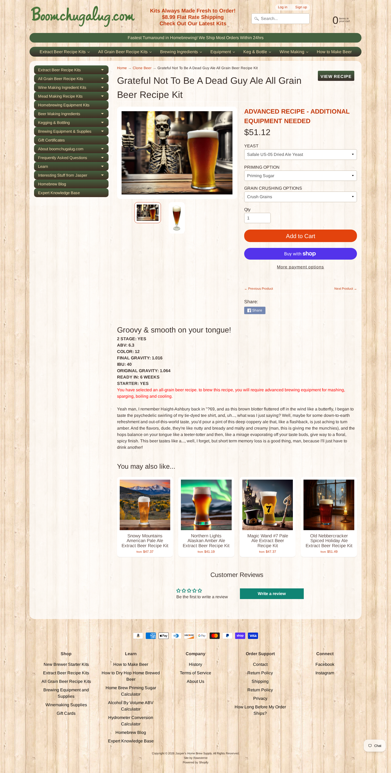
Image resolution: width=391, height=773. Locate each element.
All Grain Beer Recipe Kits (73, 79)
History (195, 664)
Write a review (272, 593)
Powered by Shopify (196, 762)
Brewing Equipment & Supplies (73, 132)
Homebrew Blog (52, 184)
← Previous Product (258, 288)
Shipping (260, 681)
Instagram (324, 673)
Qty (247, 209)
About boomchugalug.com (73, 150)
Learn (73, 167)
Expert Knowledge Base (59, 192)
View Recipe (336, 76)
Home (122, 68)
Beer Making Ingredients (73, 114)
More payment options (300, 267)
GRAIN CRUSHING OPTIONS (273, 188)
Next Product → (345, 288)
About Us (195, 681)
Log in (282, 7)
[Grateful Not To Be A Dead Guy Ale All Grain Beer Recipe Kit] (147, 212)
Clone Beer (142, 68)
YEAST (251, 146)
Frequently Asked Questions (73, 158)
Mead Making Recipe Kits (73, 97)
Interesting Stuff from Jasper (73, 176)
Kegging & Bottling (73, 123)
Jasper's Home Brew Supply (193, 753)
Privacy (260, 698)
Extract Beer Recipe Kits (73, 71)
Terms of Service (195, 673)
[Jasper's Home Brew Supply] (83, 16)
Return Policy (260, 673)
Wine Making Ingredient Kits (73, 88)
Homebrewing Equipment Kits (64, 105)
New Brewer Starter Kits (66, 664)
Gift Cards (66, 713)
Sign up (301, 7)
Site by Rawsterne (195, 757)
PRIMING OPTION (262, 167)
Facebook (324, 664)
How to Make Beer (130, 664)
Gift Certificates (51, 140)
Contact (260, 664)
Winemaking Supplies (66, 705)
